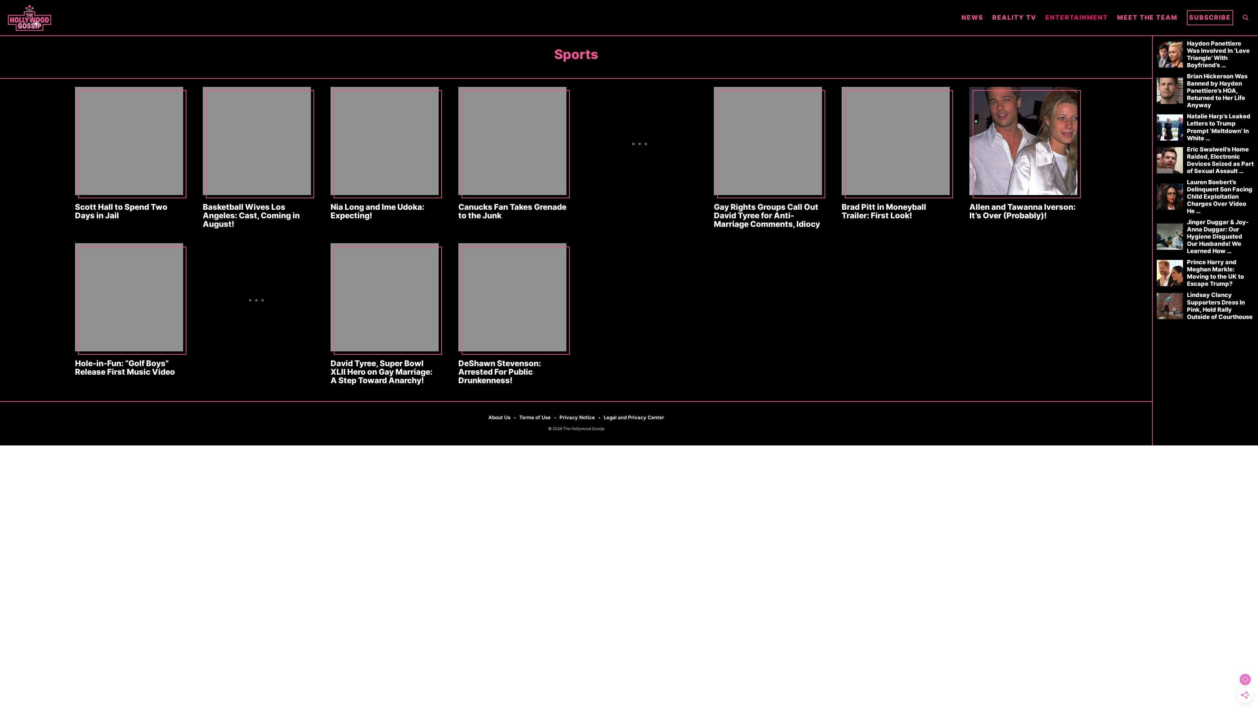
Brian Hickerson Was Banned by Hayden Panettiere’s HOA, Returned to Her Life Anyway (1217, 90)
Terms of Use (535, 417)
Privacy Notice (577, 417)
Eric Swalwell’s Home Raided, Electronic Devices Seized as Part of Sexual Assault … (1220, 160)
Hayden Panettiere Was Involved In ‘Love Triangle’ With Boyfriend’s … (1218, 54)
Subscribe (1210, 17)
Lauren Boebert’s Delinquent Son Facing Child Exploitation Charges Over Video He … (1219, 196)
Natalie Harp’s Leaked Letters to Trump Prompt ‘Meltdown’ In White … (1218, 127)
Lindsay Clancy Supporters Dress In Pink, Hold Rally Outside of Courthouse (1220, 305)
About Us (499, 417)
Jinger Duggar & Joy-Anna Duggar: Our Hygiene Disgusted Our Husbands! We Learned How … (1217, 236)
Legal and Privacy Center (634, 417)
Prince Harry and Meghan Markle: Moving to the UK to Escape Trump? (1215, 273)
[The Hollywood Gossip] (480, 18)
